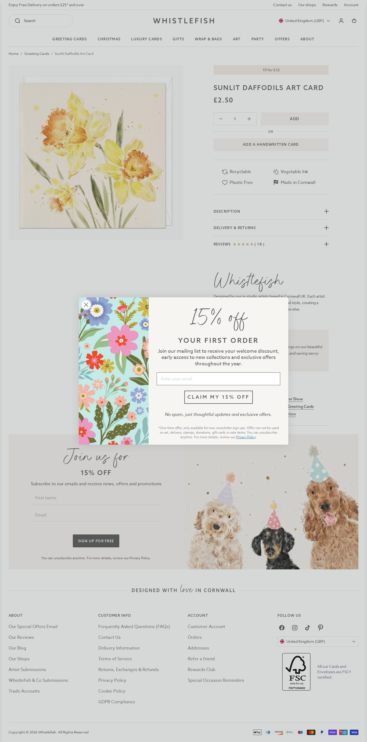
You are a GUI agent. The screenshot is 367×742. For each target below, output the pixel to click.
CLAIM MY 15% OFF (219, 397)
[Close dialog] (86, 304)
